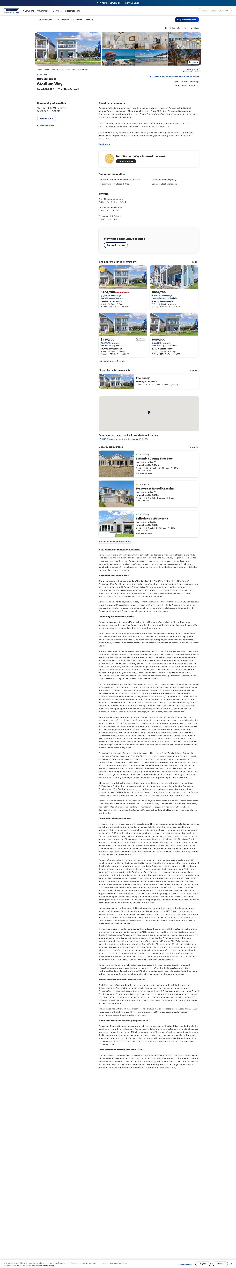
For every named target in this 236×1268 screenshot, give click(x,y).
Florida (46, 70)
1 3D (197, 70)
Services (57, 11)
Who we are (28, 11)
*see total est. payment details (113, 297)
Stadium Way (83, 70)
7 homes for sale (144, 533)
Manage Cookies (185, 1264)
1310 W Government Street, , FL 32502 (175, 76)
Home (39, 70)
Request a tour (47, 118)
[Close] (231, 1263)
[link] (68, 49)
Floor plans (76, 19)
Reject (203, 1264)
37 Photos (187, 70)
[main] (118, 646)
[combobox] (215, 10)
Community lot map (116, 245)
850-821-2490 (46, 125)
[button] (187, 19)
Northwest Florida (58, 70)
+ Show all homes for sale (112, 361)
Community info (44, 19)
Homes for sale (62, 19)
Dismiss (220, 1264)
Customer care (72, 11)
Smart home (43, 11)
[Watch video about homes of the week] (108, 158)
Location (88, 19)
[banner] (118, 3)
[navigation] (62, 70)
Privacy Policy (48, 1265)
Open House (140, 339)
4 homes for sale (144, 473)
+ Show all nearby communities (115, 541)
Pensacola (71, 70)
